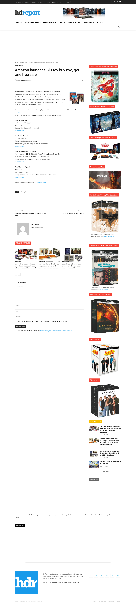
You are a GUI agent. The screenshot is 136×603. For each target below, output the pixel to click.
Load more (104, 471)
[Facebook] (112, 1)
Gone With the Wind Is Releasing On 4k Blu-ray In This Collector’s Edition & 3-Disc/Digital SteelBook (25, 266)
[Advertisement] (68, 45)
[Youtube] (120, 1)
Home (17, 63)
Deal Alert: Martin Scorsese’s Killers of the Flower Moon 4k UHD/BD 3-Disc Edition (71, 266)
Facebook (76, 582)
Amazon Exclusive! (109, 236)
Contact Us (102, 601)
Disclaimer (111, 601)
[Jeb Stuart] (16, 80)
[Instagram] (114, 1)
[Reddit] (107, 576)
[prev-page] (16, 274)
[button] (118, 27)
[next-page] (19, 274)
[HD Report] (28, 13)
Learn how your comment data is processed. (56, 331)
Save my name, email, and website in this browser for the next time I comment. (42, 321)
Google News (66, 582)
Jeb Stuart (22, 80)
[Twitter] (117, 1)
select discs (19, 131)
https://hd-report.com (37, 227)
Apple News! (56, 582)
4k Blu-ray (18, 261)
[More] (67, 85)
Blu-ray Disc (23, 63)
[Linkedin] (102, 576)
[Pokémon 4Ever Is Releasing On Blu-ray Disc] (94, 464)
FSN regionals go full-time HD (73, 213)
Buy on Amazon (104, 289)
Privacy (118, 601)
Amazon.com (41, 182)
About (95, 601)
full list (17, 112)
